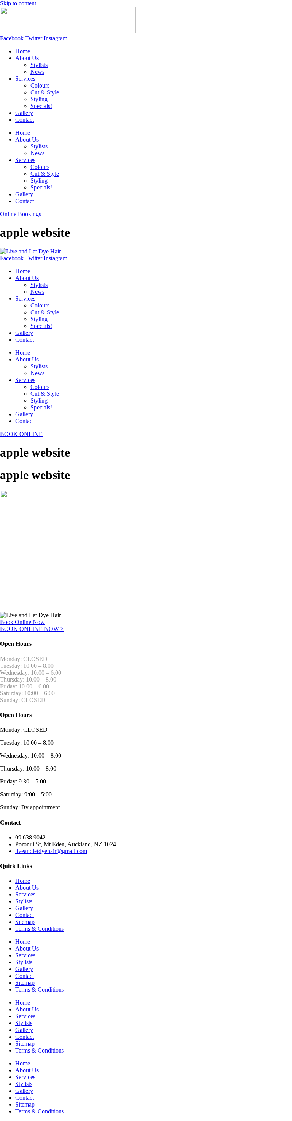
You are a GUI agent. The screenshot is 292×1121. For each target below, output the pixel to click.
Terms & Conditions (39, 928)
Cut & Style (44, 92)
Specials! (41, 106)
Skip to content (18, 3)
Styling (39, 99)
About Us (27, 58)
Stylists (39, 65)
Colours (39, 85)
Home (22, 51)
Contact (24, 119)
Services (25, 78)
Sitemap (25, 922)
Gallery (24, 113)
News (37, 71)
